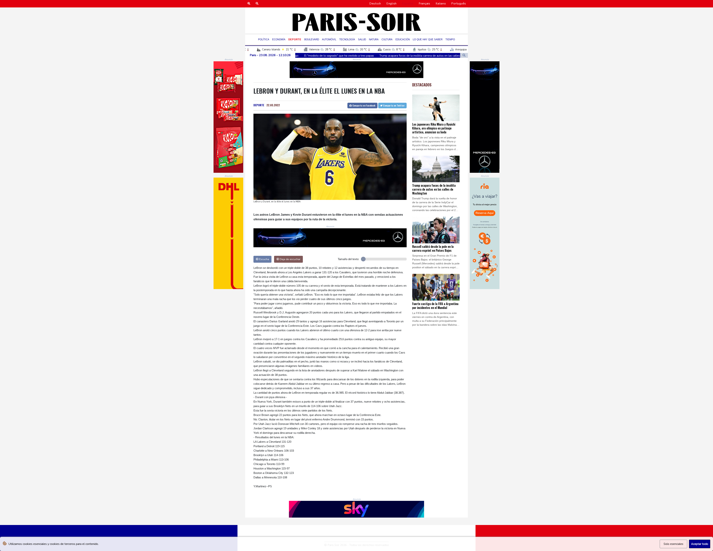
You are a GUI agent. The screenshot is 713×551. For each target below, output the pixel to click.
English (391, 3)
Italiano (441, 3)
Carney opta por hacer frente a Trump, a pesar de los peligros (458, 56)
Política (263, 39)
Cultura (387, 39)
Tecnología (347, 39)
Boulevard (311, 39)
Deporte (294, 39)
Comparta (363, 105)
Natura (374, 39)
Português (458, 3)
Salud (362, 39)
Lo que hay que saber (427, 39)
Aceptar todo (699, 544)
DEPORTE (258, 105)
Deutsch (375, 3)
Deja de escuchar (289, 259)
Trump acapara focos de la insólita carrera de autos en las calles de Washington (364, 56)
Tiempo (450, 39)
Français (424, 3)
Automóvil (329, 39)
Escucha (263, 259)
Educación (402, 39)
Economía (278, 39)
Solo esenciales (673, 544)
